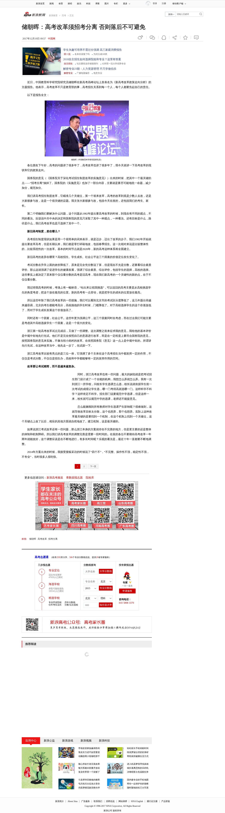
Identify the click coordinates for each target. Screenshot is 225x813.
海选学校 (54, 584)
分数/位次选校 (71, 605)
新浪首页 (40, 3)
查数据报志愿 (74, 477)
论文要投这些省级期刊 (87, 63)
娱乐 (79, 3)
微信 (152, 37)
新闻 (51, 3)
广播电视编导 (83, 73)
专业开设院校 (55, 602)
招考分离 (53, 539)
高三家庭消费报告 (110, 49)
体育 (61, 3)
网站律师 (122, 801)
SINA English (137, 801)
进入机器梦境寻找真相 (137, 764)
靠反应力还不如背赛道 (89, 752)
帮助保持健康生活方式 (137, 756)
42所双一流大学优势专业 (114, 63)
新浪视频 (86, 740)
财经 (70, 3)
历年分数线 (70, 602)
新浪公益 (49, 740)
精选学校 (54, 597)
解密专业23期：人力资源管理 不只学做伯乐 (89, 68)
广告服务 (85, 801)
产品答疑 (165, 801)
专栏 (116, 3)
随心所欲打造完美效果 (89, 764)
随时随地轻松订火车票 (137, 788)
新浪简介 (59, 801)
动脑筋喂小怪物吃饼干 (89, 756)
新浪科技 (104, 740)
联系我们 (98, 801)
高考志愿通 (42, 557)
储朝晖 (32, 539)
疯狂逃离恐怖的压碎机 (137, 768)
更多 (125, 3)
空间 (163, 37)
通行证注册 (152, 801)
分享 (174, 37)
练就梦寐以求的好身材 (137, 752)
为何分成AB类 (100, 54)
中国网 (51, 38)
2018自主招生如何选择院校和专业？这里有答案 (92, 59)
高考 (64, 15)
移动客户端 (177, 3)
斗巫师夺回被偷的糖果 (89, 780)
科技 (88, 3)
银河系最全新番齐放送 (89, 768)
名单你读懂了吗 (82, 54)
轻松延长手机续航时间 (137, 748)
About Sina (72, 801)
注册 (164, 3)
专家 (125, 582)
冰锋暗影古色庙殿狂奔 (137, 772)
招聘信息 (110, 801)
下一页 (93, 466)
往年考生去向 (55, 605)
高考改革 (42, 539)
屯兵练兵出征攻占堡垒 (89, 784)
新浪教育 (53, 15)
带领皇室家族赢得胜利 (89, 748)
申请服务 (127, 591)
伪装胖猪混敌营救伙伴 (89, 788)
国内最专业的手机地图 (137, 780)
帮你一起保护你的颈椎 (137, 784)
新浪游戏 (67, 740)
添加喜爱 (185, 37)
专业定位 (54, 570)
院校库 (90, 477)
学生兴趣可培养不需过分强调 (81, 49)
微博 (140, 37)
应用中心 (30, 740)
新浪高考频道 (55, 477)
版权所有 (117, 810)
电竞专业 (98, 73)
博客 (97, 3)
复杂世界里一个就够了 (89, 772)
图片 (107, 3)
